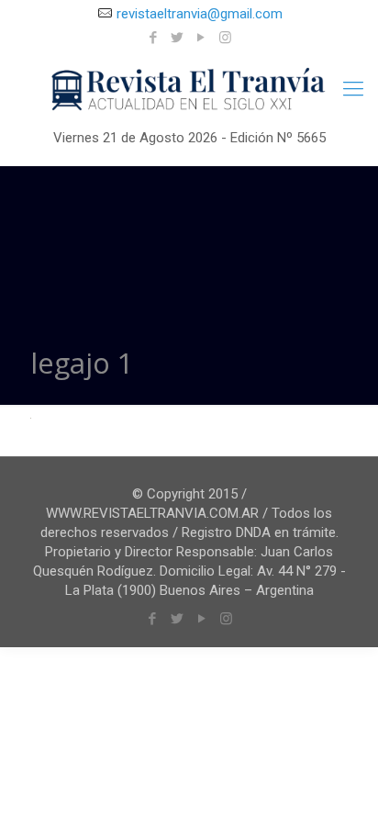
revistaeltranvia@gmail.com (200, 14)
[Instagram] (225, 37)
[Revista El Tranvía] (189, 90)
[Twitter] (177, 37)
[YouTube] (201, 37)
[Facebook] (153, 37)
